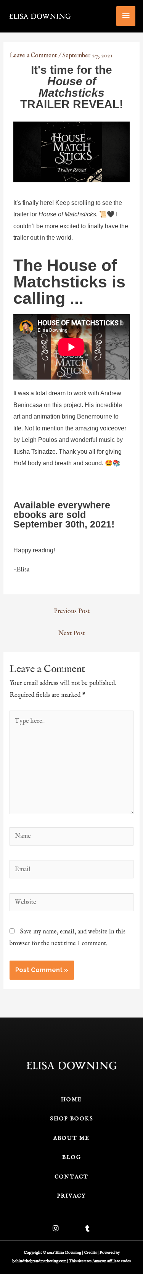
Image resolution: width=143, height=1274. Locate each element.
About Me (71, 1138)
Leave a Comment (33, 56)
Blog (71, 1157)
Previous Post (72, 611)
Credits (90, 1252)
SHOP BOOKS (71, 1118)
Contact (71, 1176)
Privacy (71, 1196)
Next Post (71, 634)
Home (71, 1099)
